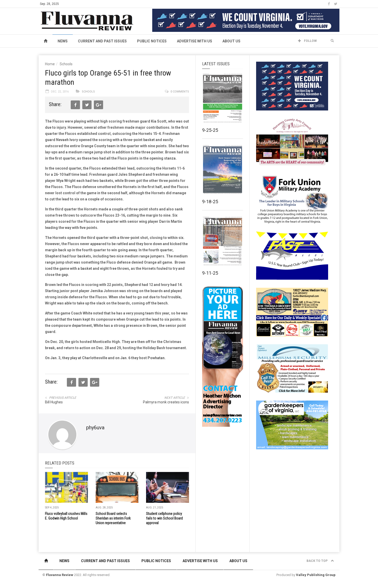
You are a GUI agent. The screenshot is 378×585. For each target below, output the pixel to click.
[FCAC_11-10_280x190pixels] (292, 142)
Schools (66, 64)
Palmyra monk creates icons (166, 402)
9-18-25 (210, 201)
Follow (310, 41)
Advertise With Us (194, 41)
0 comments (179, 91)
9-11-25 (210, 273)
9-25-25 (210, 130)
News (63, 41)
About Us (231, 41)
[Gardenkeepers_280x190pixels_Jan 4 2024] (292, 425)
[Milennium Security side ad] (292, 368)
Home (50, 64)
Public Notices (152, 41)
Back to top (317, 561)
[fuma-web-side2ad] (292, 199)
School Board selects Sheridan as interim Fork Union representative (113, 518)
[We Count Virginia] (245, 20)
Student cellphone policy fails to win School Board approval (164, 518)
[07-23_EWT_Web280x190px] (292, 312)
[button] (332, 40)
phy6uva (95, 427)
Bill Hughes (54, 402)
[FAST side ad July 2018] (292, 255)
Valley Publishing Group (316, 575)
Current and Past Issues (102, 41)
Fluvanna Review (59, 575)
